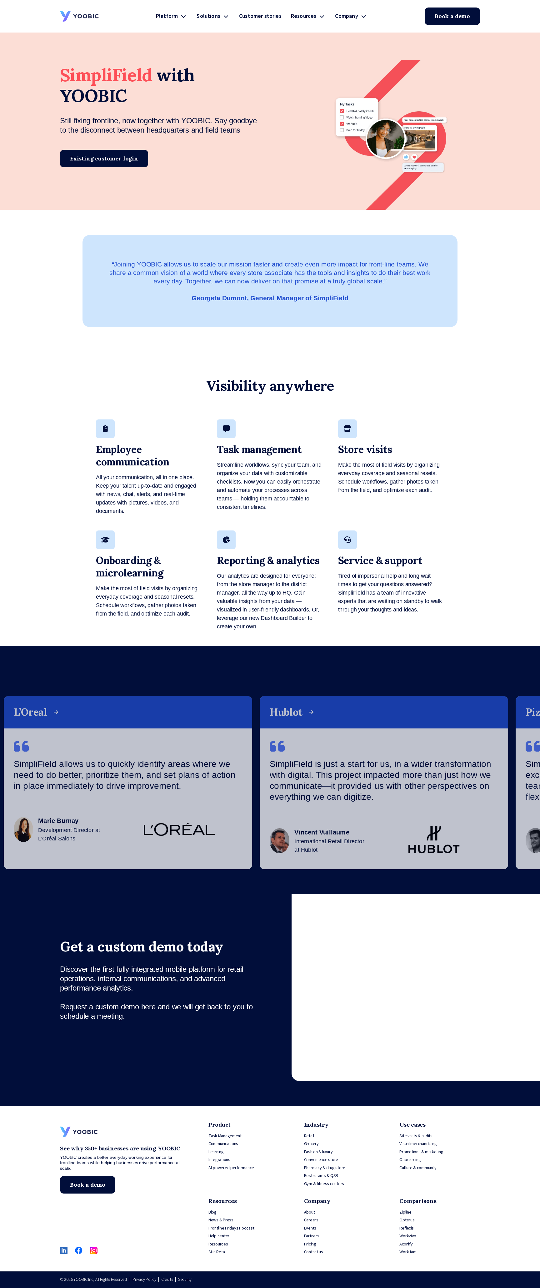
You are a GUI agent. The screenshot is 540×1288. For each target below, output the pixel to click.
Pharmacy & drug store (324, 1168)
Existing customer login (104, 158)
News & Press (220, 1220)
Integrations (219, 1160)
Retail (309, 1136)
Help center (218, 1236)
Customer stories (260, 16)
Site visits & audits (415, 1136)
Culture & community (418, 1168)
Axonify (405, 1244)
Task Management (225, 1136)
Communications (223, 1144)
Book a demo (452, 16)
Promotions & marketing (421, 1152)
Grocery (311, 1144)
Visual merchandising (418, 1144)
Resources (304, 16)
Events (310, 1228)
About (309, 1212)
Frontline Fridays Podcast (231, 1228)
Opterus (406, 1220)
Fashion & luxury (318, 1152)
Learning (216, 1152)
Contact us (313, 1252)
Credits (167, 1279)
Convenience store (321, 1160)
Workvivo (407, 1236)
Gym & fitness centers (324, 1184)
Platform (167, 16)
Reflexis (406, 1228)
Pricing (310, 1244)
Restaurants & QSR (321, 1176)
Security (185, 1279)
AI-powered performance (231, 1168)
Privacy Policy (144, 1279)
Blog (212, 1212)
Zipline (405, 1212)
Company (346, 16)
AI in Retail (217, 1252)
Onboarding (410, 1160)
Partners (311, 1236)
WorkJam (407, 1252)
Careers (311, 1220)
